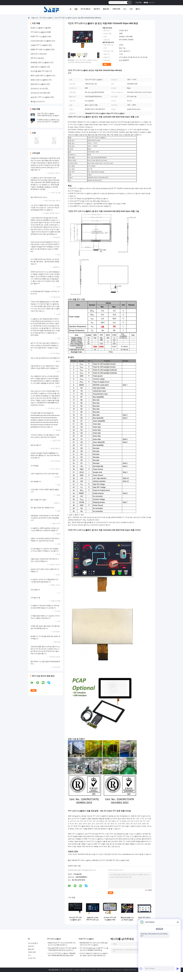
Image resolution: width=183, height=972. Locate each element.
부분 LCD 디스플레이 (38, 84)
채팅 (105, 64)
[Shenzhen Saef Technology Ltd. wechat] (44, 683)
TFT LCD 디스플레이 (46, 18)
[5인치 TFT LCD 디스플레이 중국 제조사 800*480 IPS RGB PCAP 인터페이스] (144, 908)
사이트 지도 (32, 958)
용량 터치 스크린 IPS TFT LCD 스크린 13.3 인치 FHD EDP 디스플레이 (93, 919)
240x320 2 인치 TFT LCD (100, 860)
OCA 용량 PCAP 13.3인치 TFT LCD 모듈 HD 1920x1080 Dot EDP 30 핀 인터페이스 (62, 949)
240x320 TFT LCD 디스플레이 (81, 860)
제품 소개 (34, 18)
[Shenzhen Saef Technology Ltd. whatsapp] (39, 683)
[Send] (177, 968)
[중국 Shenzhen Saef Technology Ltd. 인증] (36, 140)
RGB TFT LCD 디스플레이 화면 (119, 860)
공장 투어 (97, 9)
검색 (129, 2)
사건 (131, 9)
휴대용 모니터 (36, 102)
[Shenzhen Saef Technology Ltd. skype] (50, 683)
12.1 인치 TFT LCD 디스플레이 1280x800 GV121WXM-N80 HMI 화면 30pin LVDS (61, 954)
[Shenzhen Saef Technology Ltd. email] (33, 683)
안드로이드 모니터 (38, 89)
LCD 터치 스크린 (37, 54)
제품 (75, 9)
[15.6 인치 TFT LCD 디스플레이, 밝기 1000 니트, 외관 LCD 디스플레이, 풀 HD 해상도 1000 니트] (75, 908)
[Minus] (177, 922)
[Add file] (141, 968)
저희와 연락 (116, 9)
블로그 (138, 9)
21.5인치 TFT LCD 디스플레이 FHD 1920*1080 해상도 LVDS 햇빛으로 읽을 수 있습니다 (110, 919)
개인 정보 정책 (53, 970)
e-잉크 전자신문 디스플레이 (41, 41)
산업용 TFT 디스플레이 (39, 45)
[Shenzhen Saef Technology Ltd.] (51, 9)
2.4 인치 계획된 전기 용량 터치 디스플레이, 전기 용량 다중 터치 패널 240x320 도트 (94, 954)
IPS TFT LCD (36, 58)
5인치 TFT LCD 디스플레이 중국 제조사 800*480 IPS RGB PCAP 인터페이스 (144, 919)
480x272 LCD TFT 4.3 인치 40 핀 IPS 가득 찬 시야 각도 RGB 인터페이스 (62, 944)
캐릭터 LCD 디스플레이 (39, 80)
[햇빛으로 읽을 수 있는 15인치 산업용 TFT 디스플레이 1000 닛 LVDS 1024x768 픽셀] (127, 908)
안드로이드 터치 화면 (39, 93)
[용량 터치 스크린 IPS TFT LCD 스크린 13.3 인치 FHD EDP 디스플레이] (92, 908)
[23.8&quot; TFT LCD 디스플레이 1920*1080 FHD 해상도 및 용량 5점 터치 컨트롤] (33, 114)
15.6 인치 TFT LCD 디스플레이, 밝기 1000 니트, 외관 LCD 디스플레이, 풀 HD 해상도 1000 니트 (75, 919)
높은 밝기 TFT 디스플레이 (40, 97)
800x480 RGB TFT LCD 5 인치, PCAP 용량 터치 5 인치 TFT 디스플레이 (93, 944)
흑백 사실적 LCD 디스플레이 (41, 76)
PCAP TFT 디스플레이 (39, 37)
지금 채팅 (138, 2)
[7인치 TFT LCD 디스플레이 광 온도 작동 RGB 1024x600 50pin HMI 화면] (83, 39)
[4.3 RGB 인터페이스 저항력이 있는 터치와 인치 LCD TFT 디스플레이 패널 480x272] (33, 120)
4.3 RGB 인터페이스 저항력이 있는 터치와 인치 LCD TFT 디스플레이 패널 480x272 (49, 122)
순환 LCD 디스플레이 (38, 67)
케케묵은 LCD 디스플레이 (40, 63)
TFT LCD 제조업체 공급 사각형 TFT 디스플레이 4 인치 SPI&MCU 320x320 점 (94, 949)
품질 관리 (106, 9)
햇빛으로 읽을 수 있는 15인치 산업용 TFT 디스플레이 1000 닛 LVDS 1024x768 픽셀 (127, 919)
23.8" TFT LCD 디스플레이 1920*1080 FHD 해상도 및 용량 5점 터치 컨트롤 (48, 115)
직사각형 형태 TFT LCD (39, 71)
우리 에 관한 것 (85, 9)
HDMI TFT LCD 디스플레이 (41, 50)
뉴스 (124, 9)
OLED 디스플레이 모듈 (39, 28)
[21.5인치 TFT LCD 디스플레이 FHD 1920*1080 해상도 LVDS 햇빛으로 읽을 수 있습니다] (109, 908)
